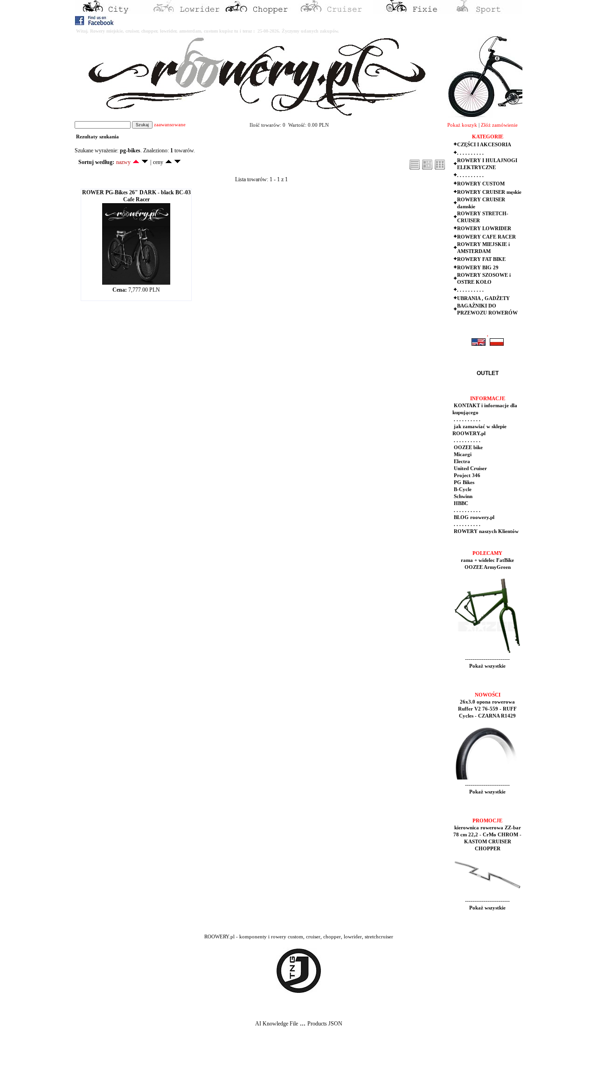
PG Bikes (463, 482)
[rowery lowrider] (186, 12)
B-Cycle (462, 489)
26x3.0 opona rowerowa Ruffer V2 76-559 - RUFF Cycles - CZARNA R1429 (487, 708)
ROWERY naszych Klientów (485, 531)
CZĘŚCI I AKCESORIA (484, 144)
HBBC (460, 503)
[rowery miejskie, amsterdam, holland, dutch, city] (112, 12)
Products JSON (324, 1023)
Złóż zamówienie (499, 125)
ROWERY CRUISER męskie (489, 192)
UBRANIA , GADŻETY (483, 298)
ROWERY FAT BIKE (481, 259)
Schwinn (462, 496)
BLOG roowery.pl (473, 517)
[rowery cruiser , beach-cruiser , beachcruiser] (335, 12)
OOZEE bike (467, 447)
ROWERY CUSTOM (481, 183)
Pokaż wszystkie (487, 666)
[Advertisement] (173, 1064)
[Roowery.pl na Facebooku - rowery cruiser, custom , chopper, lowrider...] (95, 23)
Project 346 (466, 475)
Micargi (462, 454)
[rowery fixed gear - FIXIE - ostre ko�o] (410, 12)
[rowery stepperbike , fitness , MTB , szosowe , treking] (485, 12)
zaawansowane (170, 124)
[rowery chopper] (261, 12)
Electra (461, 461)
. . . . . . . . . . (470, 153)
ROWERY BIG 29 (478, 267)
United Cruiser (469, 468)
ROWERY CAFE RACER (486, 236)
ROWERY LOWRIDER (484, 228)
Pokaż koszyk (462, 125)
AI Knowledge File (276, 1023)
